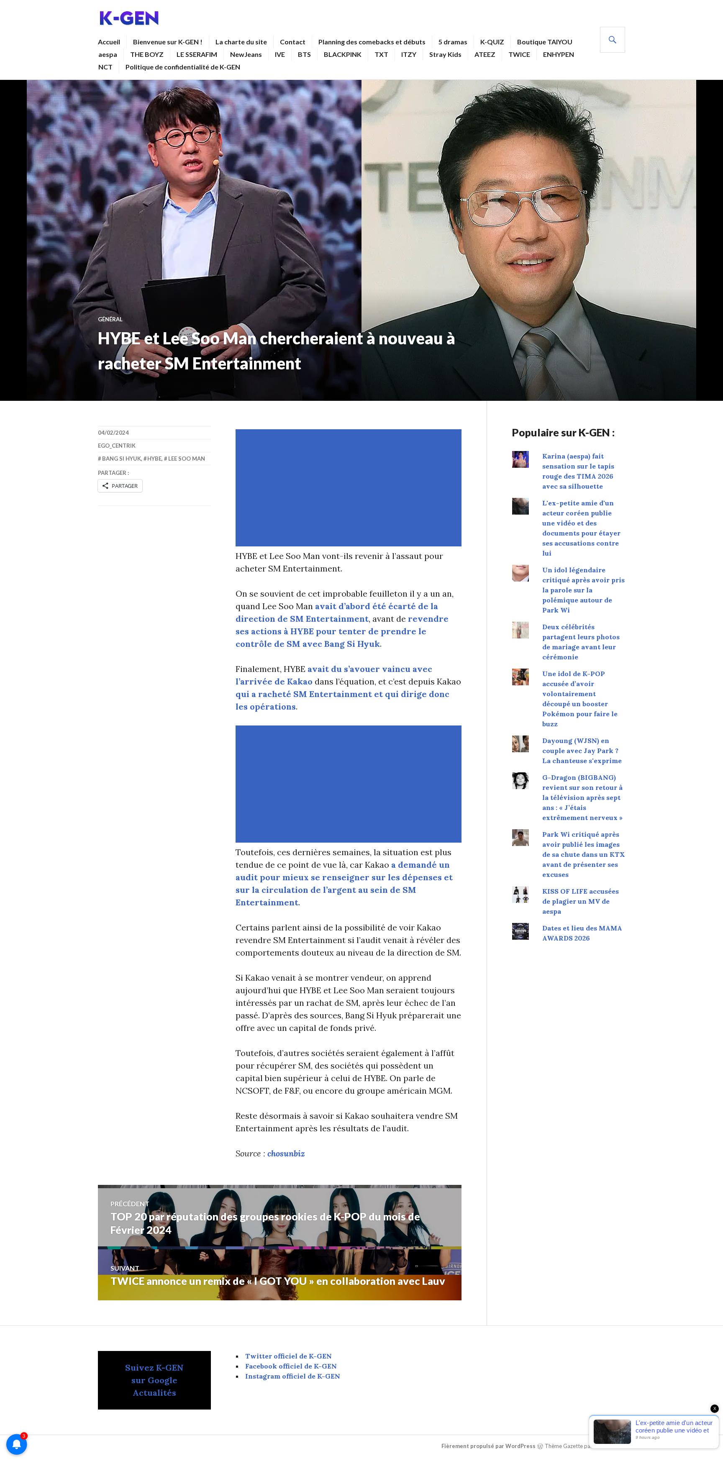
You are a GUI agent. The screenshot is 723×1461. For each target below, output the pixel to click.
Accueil (109, 42)
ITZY (408, 54)
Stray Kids (445, 54)
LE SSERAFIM (197, 54)
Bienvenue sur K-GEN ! (168, 42)
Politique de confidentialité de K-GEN (183, 67)
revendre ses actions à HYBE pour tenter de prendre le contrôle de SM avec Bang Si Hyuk (342, 631)
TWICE (519, 54)
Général (110, 319)
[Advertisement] (350, 487)
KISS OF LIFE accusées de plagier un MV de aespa (580, 901)
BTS (304, 54)
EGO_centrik (117, 445)
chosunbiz (286, 1153)
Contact (292, 42)
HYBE (154, 458)
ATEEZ (484, 54)
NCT (105, 67)
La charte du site (241, 42)
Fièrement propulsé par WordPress (488, 1446)
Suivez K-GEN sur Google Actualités (154, 1380)
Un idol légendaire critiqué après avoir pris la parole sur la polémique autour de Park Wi (583, 590)
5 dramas (452, 42)
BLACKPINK (343, 54)
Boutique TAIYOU (544, 42)
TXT (381, 54)
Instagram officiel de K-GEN (292, 1376)
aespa (107, 54)
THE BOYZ (147, 54)
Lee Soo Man (186, 458)
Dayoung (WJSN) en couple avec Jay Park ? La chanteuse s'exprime (582, 750)
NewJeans (246, 54)
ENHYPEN (558, 54)
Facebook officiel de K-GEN (291, 1366)
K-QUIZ (492, 42)
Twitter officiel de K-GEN (288, 1356)
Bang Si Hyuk (121, 458)
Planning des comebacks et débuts (372, 42)
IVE (280, 54)
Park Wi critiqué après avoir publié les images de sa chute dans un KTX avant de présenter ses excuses (583, 854)
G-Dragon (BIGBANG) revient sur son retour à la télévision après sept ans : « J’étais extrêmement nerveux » (582, 797)
